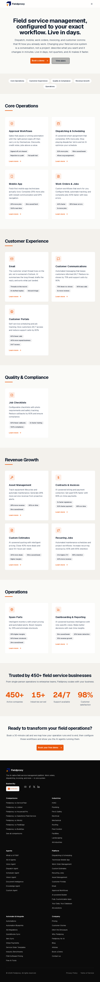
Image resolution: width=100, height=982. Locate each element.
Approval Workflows (60, 890)
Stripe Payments (12, 943)
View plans (61, 60)
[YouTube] (25, 787)
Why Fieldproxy (58, 934)
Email (54, 886)
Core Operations (17, 81)
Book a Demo (57, 952)
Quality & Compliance (61, 81)
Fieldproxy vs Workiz (14, 820)
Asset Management (59, 877)
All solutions (57, 908)
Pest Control (57, 829)
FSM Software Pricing (14, 956)
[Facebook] (30, 787)
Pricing (54, 921)
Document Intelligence (14, 882)
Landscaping (57, 838)
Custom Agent (11, 890)
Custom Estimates (59, 868)
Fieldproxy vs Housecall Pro (17, 812)
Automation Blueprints (14, 925)
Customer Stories (59, 925)
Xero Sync (10, 938)
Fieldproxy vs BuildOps (15, 829)
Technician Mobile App (61, 860)
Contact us (56, 956)
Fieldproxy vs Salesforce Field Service (21, 816)
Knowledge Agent (13, 886)
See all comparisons (14, 833)
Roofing (55, 825)
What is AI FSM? (12, 855)
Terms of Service (87, 973)
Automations (11, 921)
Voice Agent (10, 864)
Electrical (55, 816)
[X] (34, 787)
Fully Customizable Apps (61, 899)
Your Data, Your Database (62, 903)
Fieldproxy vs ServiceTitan (16, 803)
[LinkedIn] (38, 787)
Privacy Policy (72, 973)
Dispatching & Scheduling (62, 855)
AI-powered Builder (59, 895)
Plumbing (55, 807)
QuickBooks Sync (13, 934)
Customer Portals (59, 882)
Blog (53, 943)
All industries (57, 842)
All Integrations (12, 930)
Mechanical (56, 820)
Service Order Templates (15, 947)
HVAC (54, 803)
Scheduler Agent (12, 873)
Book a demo (38, 60)
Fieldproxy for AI (58, 938)
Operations (50, 86)
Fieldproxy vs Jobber (14, 807)
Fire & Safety (57, 812)
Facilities (55, 833)
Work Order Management (61, 864)
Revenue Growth (83, 81)
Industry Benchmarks (14, 952)
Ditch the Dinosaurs (60, 930)
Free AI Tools (11, 960)
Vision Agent (11, 877)
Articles (55, 947)
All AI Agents (11, 860)
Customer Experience (38, 81)
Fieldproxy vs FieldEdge (15, 825)
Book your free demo (48, 747)
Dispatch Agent (12, 868)
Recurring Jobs (58, 873)
